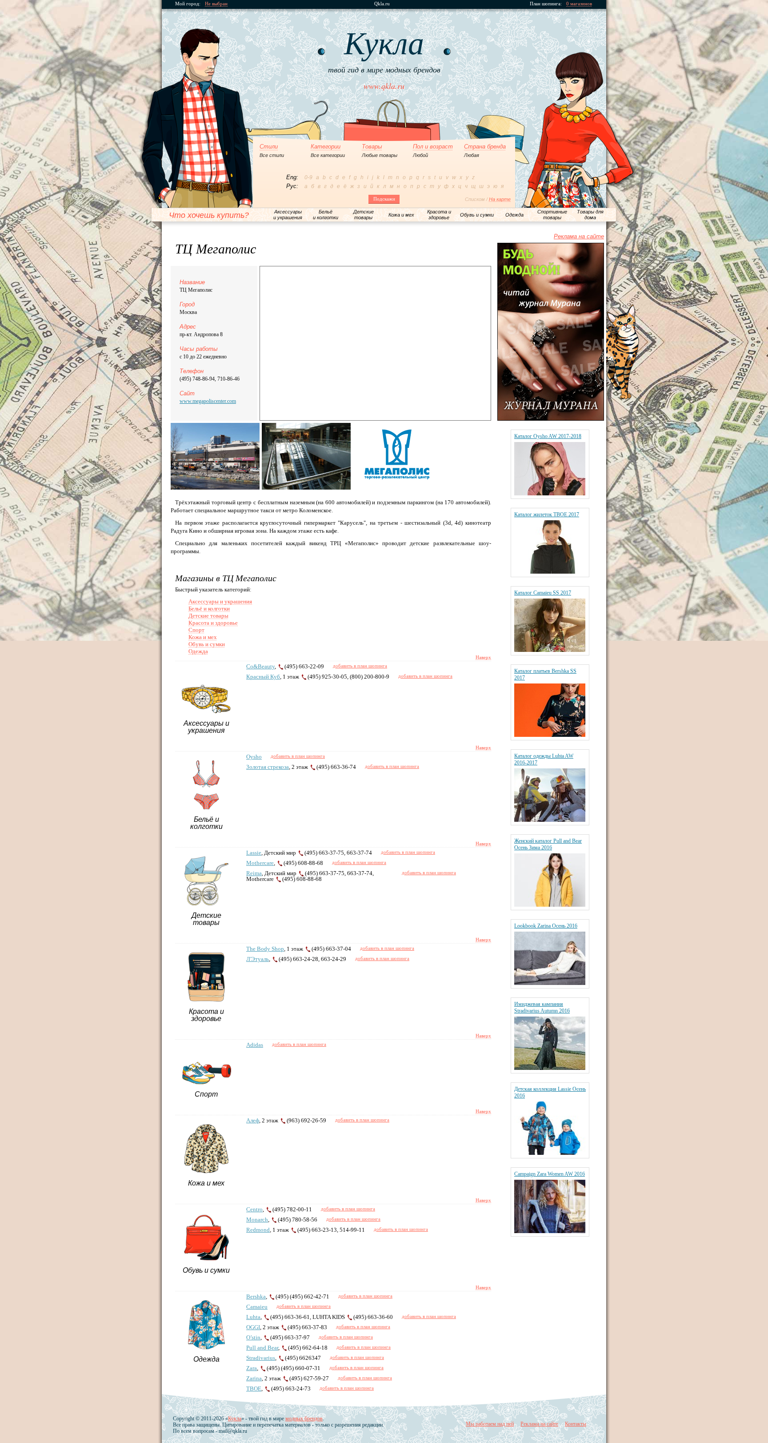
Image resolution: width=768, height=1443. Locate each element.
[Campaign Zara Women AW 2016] (549, 1231)
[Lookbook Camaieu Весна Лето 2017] (549, 650)
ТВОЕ (253, 1388)
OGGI (253, 1327)
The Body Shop (265, 948)
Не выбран (216, 3)
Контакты (575, 1424)
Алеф (252, 1120)
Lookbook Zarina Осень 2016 (545, 926)
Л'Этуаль (257, 959)
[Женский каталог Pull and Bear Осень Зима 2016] (549, 904)
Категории (325, 147)
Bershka (256, 1296)
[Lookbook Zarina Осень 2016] (549, 983)
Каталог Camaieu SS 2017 (542, 593)
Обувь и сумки (206, 644)
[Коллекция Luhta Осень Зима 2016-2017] (549, 819)
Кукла (234, 1418)
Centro (254, 1209)
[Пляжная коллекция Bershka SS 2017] (549, 735)
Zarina (254, 1378)
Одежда (198, 651)
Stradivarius (260, 1358)
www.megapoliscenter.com (208, 401)
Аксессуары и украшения (220, 601)
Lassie (253, 852)
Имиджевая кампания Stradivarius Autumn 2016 (542, 1007)
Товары (372, 147)
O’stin (253, 1337)
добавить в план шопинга (360, 665)
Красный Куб (263, 676)
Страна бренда (485, 147)
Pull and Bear (262, 1347)
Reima (254, 873)
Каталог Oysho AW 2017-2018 (547, 436)
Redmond (258, 1229)
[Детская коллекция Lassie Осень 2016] (549, 1153)
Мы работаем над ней (490, 1424)
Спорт (196, 630)
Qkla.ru (382, 3)
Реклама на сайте (579, 236)
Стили (269, 147)
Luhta (253, 1317)
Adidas (254, 1044)
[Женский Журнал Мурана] (550, 418)
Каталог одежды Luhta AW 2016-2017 (543, 759)
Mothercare (260, 863)
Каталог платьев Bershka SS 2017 (545, 674)
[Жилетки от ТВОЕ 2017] (549, 571)
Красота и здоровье (213, 622)
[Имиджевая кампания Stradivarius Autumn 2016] (549, 1068)
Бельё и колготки (209, 608)
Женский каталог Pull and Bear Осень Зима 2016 (548, 844)
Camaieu (257, 1306)
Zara (251, 1368)
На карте (500, 199)
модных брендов (304, 1418)
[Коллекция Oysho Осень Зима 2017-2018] (549, 493)
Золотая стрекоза (267, 767)
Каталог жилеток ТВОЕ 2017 (546, 514)
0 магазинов (579, 3)
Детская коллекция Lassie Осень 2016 (550, 1092)
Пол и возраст (433, 147)
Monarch (257, 1219)
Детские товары (208, 615)
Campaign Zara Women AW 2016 (549, 1174)
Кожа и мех (202, 637)
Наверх (483, 657)
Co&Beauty (260, 666)
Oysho (254, 756)
